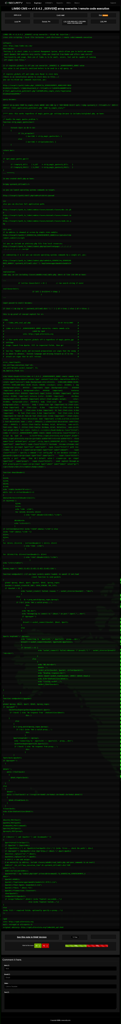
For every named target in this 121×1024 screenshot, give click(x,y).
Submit (113, 3)
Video (6, 983)
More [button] (76, 3)
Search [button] (59, 3)
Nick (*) (6, 965)
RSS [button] (68, 3)
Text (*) (6, 992)
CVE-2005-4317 (72, 21)
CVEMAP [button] (48, 3)
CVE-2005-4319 (77, 23)
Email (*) (7, 974)
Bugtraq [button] (37, 3)
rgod (62, 15)
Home (28, 3)
